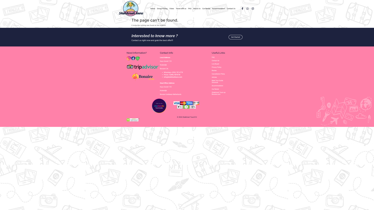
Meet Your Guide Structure (217, 81)
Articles (214, 77)
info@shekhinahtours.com (173, 77)
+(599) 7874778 (174, 75)
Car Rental (206, 9)
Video (171, 9)
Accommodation (218, 9)
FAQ (189, 9)
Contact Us (231, 9)
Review (214, 70)
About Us (196, 9)
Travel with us (181, 9)
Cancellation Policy (218, 74)
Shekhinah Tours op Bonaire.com (218, 93)
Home (152, 9)
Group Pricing (162, 9)
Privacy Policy (216, 67)
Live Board (215, 64)
